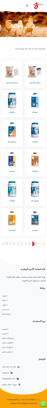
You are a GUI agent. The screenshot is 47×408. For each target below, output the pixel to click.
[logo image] (38, 5)
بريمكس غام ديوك (35, 83)
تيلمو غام (35, 230)
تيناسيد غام (12, 230)
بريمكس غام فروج (12, 83)
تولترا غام (35, 171)
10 (7, 243)
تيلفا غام (12, 201)
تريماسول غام (12, 142)
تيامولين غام (35, 201)
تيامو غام (12, 171)
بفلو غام (34, 112)
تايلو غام (35, 142)
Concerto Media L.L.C (30, 399)
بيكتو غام (12, 112)
